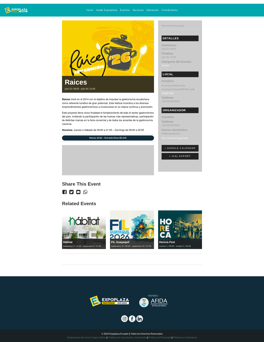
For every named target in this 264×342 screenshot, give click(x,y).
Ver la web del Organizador (175, 138)
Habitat (67, 242)
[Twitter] (71, 191)
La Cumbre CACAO (191, 259)
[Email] (78, 191)
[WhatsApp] (85, 191)
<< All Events (68, 17)
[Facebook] (65, 191)
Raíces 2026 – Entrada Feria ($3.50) (108, 138)
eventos (165, 65)
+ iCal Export (180, 156)
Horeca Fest (167, 242)
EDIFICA (67, 259)
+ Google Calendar (180, 148)
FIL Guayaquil (120, 242)
